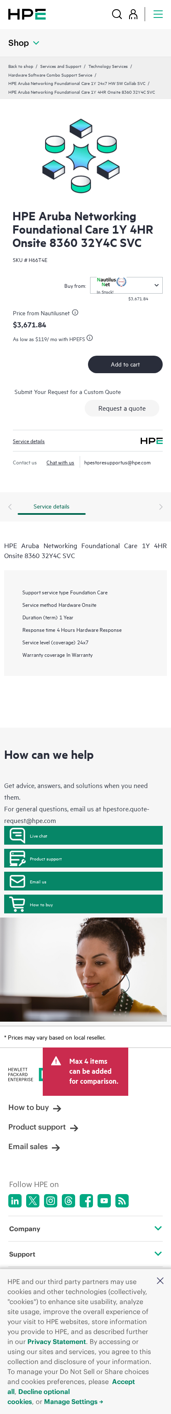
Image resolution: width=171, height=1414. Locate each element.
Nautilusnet (55, 313)
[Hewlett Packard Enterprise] (27, 14)
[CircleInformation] (76, 313)
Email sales (28, 1146)
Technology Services (108, 65)
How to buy (41, 904)
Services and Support (60, 65)
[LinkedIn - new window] (15, 1200)
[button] (160, 1281)
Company (24, 1228)
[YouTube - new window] (104, 1200)
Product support (46, 858)
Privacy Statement (56, 1341)
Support (22, 1254)
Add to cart (125, 364)
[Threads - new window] (68, 1200)
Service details (29, 440)
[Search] (117, 14)
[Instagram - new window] (50, 1200)
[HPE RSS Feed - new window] (122, 1200)
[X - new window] (32, 1200)
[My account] (133, 14)
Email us (38, 881)
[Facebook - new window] (86, 1200)
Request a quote (122, 407)
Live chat (38, 835)
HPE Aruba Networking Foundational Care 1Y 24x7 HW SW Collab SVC (76, 83)
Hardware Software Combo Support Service (50, 74)
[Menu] (158, 14)
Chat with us (60, 462)
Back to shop (20, 65)
